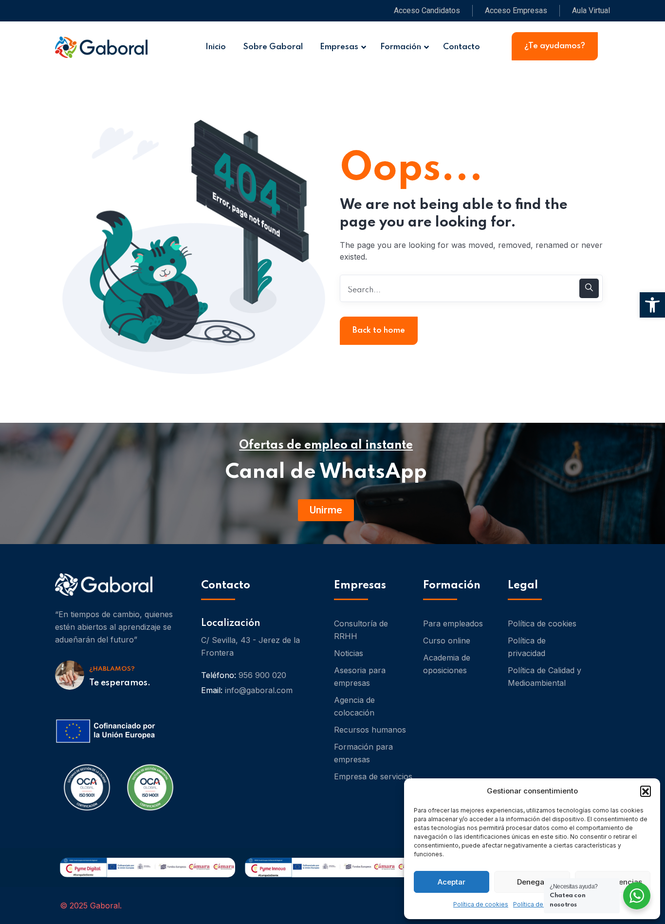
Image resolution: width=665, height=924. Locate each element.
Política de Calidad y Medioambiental (544, 676)
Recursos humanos (370, 730)
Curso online (446, 640)
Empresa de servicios (373, 776)
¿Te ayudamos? (554, 46)
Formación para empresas (363, 753)
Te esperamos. (119, 683)
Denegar (532, 881)
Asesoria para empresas (360, 676)
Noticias (348, 653)
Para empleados (453, 623)
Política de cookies (480, 904)
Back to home (378, 330)
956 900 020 (262, 675)
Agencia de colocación (354, 706)
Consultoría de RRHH (361, 630)
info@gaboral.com (259, 690)
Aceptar (451, 881)
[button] (645, 791)
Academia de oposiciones (446, 664)
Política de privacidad (527, 647)
